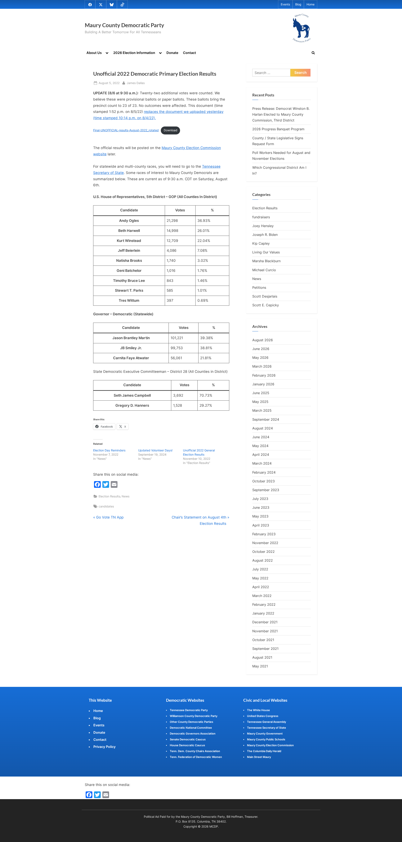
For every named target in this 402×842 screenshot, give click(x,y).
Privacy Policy (104, 747)
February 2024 (264, 472)
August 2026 (262, 340)
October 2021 (263, 640)
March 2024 (262, 463)
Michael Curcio (264, 270)
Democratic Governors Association (192, 733)
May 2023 (260, 516)
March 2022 (262, 596)
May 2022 (260, 578)
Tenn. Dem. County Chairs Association (195, 751)
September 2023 (265, 490)
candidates (106, 506)
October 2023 (263, 481)
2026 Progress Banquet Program (278, 129)
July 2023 (260, 499)
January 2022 (263, 613)
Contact (189, 53)
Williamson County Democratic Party (193, 716)
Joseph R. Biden (265, 235)
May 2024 (260, 446)
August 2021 (262, 657)
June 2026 (260, 349)
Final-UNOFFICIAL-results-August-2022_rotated (126, 130)
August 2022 (262, 560)
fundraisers (261, 217)
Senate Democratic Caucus (188, 739)
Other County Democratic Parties (191, 721)
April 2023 (260, 525)
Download (170, 130)
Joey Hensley (263, 226)
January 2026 (263, 384)
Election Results (109, 496)
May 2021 (260, 666)
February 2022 (264, 604)
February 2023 (264, 534)
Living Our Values (266, 252)
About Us (94, 53)
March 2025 (262, 410)
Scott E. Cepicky (265, 305)
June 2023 (260, 507)
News (125, 496)
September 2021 (265, 649)
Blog (298, 4)
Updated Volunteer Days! (155, 450)
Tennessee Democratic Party (189, 710)
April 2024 (260, 454)
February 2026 (264, 375)
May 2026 (260, 357)
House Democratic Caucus (187, 745)
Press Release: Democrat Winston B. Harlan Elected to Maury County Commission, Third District (280, 114)
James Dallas (136, 83)
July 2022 (260, 569)
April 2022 (260, 587)
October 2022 (263, 551)
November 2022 (265, 543)
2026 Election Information (134, 53)
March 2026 (262, 366)
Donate (172, 53)
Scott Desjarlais (264, 296)
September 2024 (265, 419)
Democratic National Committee (191, 727)
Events (285, 4)
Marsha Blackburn (266, 261)
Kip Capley (261, 243)
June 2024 (260, 437)
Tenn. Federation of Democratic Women (196, 757)
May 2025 (260, 402)
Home (310, 4)
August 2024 (262, 428)
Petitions (259, 287)
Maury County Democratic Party (124, 25)
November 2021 (265, 631)
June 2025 (260, 393)
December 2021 (264, 622)
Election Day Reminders (109, 450)
